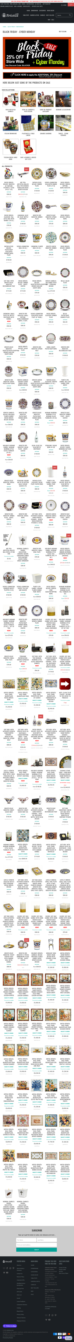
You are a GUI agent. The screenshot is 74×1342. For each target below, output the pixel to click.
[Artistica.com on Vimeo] (4, 1273)
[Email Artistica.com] (4, 1268)
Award (18, 1298)
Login (64, 5)
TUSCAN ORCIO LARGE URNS (11, 150)
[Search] (70, 15)
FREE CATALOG (14, 4)
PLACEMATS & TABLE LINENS (28, 126)
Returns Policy (20, 1276)
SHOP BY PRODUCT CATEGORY (46, 102)
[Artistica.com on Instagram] (10, 1268)
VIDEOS (24, 4)
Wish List (19, 1295)
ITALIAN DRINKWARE (11, 126)
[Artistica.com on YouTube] (7, 1273)
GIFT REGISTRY (47, 4)
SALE (32, 1294)
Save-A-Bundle (18, 6)
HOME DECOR (34, 1275)
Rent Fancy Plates (63, 1273)
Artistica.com (10, 1330)
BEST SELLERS (35, 1288)
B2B (19, 4)
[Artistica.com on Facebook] (7, 1268)
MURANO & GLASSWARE (63, 102)
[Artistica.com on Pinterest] (13, 1268)
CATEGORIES (34, 1271)
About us (19, 1265)
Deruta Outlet (62, 1269)
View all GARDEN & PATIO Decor (28, 102)
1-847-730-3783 (4, 4)
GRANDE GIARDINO (46, 126)
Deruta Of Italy (62, 1267)
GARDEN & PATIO (35, 1281)
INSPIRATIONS (30, 4)
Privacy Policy (20, 1314)
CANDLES (33, 1284)
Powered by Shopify (8, 1337)
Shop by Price (20, 1288)
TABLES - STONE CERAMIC (63, 126)
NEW (32, 1291)
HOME (32, 1265)
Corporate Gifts (21, 1280)
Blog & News (20, 1311)
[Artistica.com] (10, 15)
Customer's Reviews (22, 1304)
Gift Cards (19, 1291)
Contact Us (19, 1273)
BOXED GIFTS (26, 6)
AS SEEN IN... (38, 4)
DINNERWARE (34, 1268)
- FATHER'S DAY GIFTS (37, 6)
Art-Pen (61, 1271)
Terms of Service (21, 1317)
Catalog (19, 1308)
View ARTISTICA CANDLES (11, 102)
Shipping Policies (21, 1321)
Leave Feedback (21, 1301)
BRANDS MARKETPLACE (6, 6)
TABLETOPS (34, 1278)
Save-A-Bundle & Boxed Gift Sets (28, 150)
